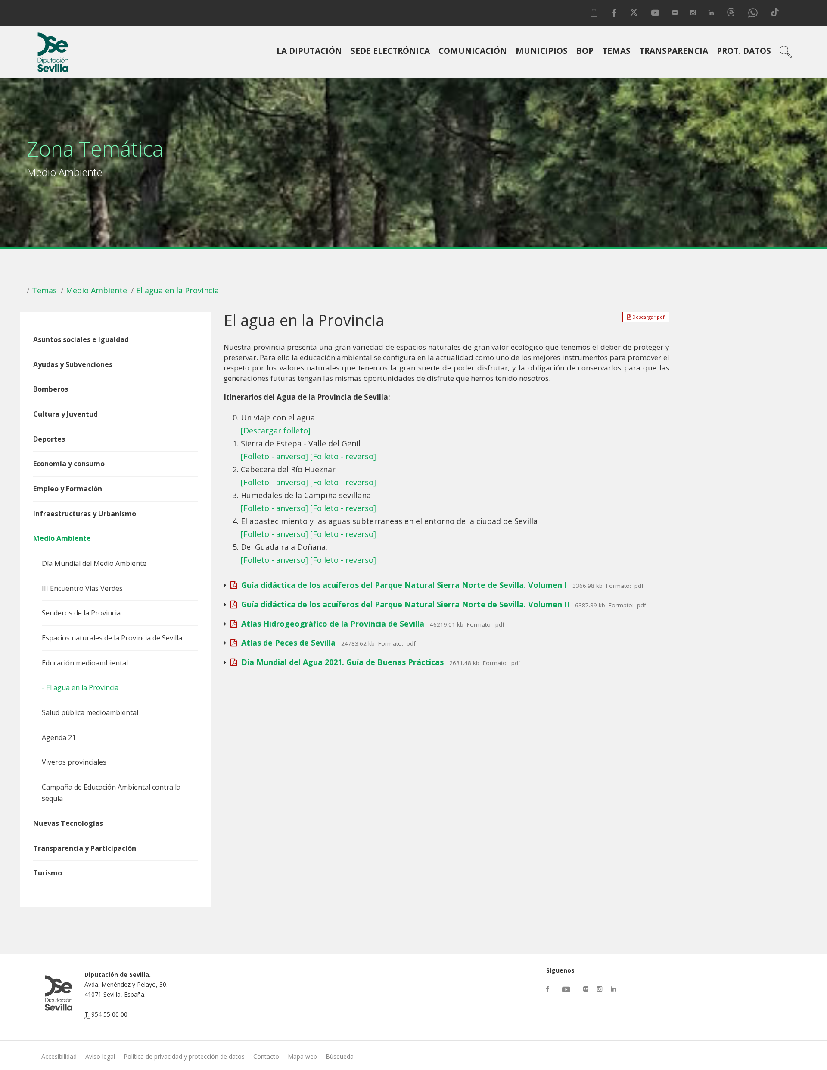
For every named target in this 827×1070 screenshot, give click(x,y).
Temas (616, 50)
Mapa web (302, 1056)
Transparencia (673, 50)
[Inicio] (52, 52)
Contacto (266, 1056)
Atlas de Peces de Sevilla (286, 642)
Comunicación (472, 50)
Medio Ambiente (96, 290)
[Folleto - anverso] (274, 456)
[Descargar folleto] (276, 430)
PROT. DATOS (744, 50)
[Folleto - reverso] (343, 456)
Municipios (542, 50)
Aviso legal (100, 1056)
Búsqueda (340, 1056)
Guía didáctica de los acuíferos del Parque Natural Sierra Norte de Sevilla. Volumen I (402, 585)
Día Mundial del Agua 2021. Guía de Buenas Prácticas (340, 662)
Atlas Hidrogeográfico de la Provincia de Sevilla (330, 623)
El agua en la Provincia (177, 290)
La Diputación (309, 50)
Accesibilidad (59, 1056)
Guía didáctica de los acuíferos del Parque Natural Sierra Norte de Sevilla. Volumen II (403, 604)
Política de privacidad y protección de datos (184, 1056)
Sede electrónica (390, 50)
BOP (585, 50)
